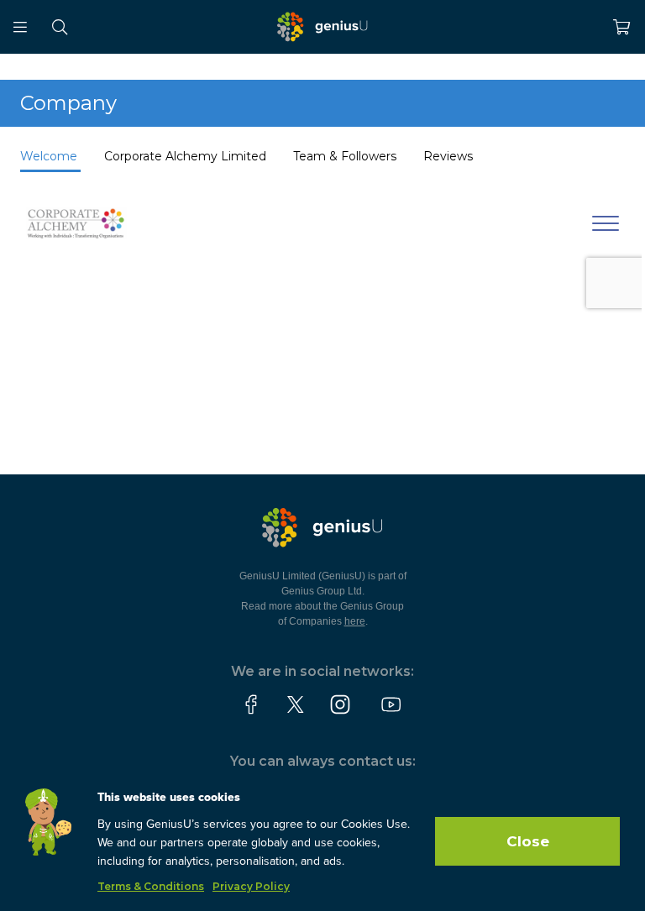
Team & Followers (346, 156)
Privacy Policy (251, 886)
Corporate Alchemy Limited (185, 156)
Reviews (448, 156)
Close (527, 841)
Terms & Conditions (150, 886)
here (354, 621)
